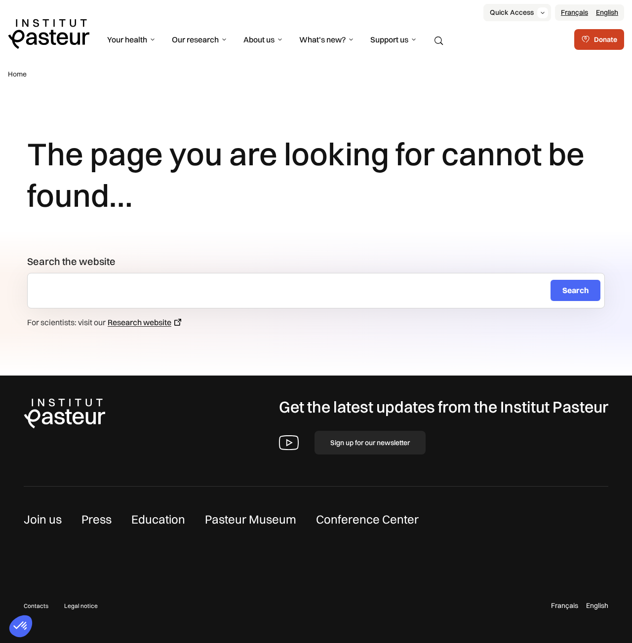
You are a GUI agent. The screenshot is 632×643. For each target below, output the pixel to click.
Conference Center (367, 519)
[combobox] (293, 290)
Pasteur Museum (250, 519)
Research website (139, 322)
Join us (43, 519)
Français (574, 12)
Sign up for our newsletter (370, 442)
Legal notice (81, 605)
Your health (127, 39)
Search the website (71, 261)
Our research (195, 39)
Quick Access (512, 12)
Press (96, 519)
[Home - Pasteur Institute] (48, 33)
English (607, 12)
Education (158, 519)
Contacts (36, 605)
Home (17, 74)
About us (259, 39)
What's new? (322, 39)
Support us (389, 39)
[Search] (439, 41)
